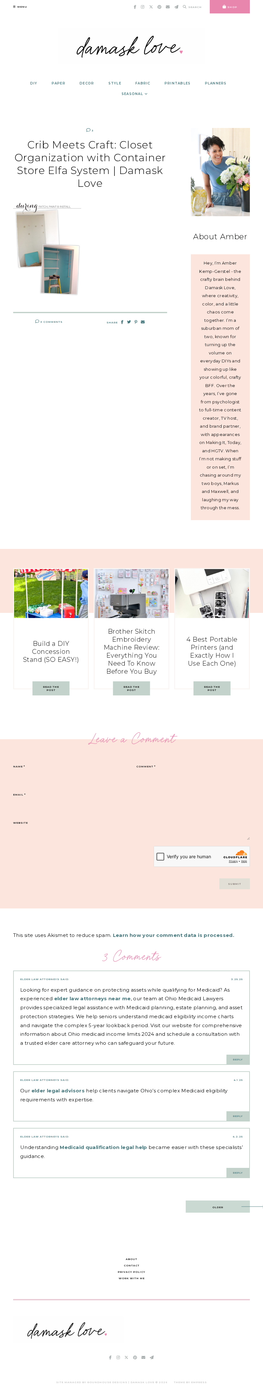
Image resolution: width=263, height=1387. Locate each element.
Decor (87, 83)
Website (20, 822)
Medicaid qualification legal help (103, 1147)
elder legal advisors (58, 1091)
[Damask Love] (68, 1342)
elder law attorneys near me (92, 998)
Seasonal (132, 94)
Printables (178, 83)
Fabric (142, 83)
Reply (238, 1059)
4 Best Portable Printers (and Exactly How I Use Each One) (212, 651)
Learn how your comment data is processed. (173, 935)
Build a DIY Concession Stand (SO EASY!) (51, 651)
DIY (34, 83)
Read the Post (51, 688)
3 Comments (51, 321)
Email (19, 794)
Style (114, 83)
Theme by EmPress (190, 1382)
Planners (216, 83)
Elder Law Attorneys (39, 979)
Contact (132, 1265)
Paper (58, 83)
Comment (146, 766)
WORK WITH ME (132, 1278)
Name (19, 766)
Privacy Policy (131, 1271)
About (131, 1259)
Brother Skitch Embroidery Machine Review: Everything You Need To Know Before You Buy (132, 651)
